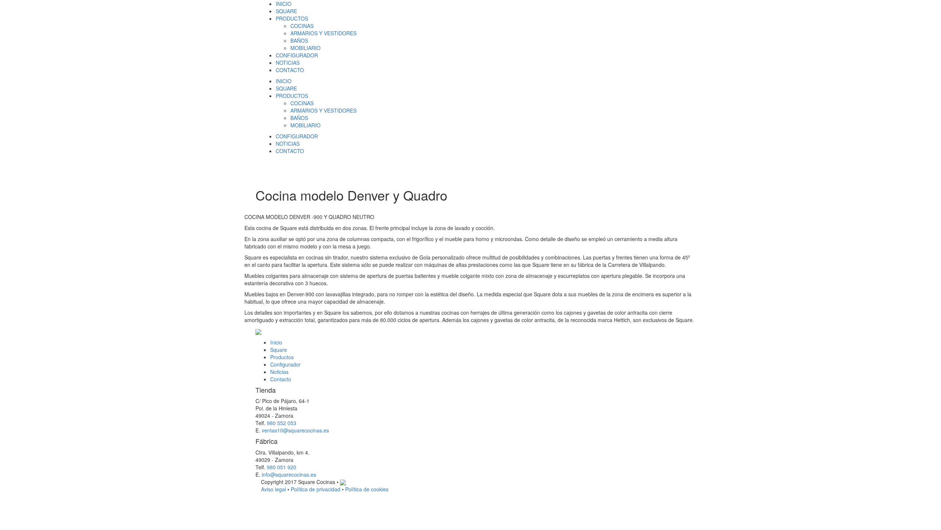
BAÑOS (299, 40)
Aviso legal (273, 489)
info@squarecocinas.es (289, 474)
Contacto (280, 379)
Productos (282, 357)
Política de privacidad (315, 489)
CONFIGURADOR (297, 55)
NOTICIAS (288, 62)
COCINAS (302, 25)
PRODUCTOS (292, 18)
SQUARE (286, 11)
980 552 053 (281, 423)
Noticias (279, 371)
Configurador (285, 364)
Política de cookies (367, 489)
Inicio (276, 342)
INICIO (283, 3)
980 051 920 (281, 467)
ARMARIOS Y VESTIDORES (323, 33)
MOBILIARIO (305, 48)
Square (278, 349)
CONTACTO (290, 70)
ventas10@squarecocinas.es (295, 430)
